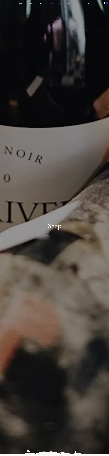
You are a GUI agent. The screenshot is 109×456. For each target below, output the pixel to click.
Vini (41, 3)
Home (20, 3)
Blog (90, 3)
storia (69, 3)
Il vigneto (30, 3)
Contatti (80, 3)
